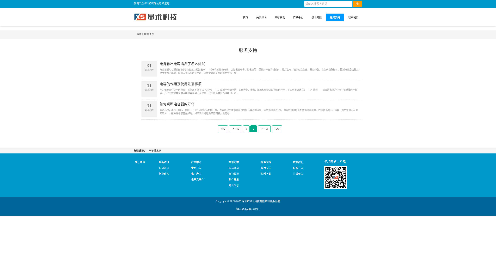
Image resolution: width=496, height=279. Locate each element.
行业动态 (164, 173)
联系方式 (298, 167)
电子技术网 (155, 150)
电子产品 (196, 173)
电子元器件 (197, 179)
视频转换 (234, 173)
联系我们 (353, 17)
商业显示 (234, 185)
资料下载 (266, 173)
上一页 (235, 128)
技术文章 (266, 167)
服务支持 (335, 17)
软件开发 (234, 179)
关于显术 (261, 17)
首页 (245, 17)
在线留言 (298, 173)
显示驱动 (234, 167)
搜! (357, 3)
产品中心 (298, 17)
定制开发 (196, 167)
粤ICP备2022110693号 (248, 208)
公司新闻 (164, 167)
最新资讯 (280, 17)
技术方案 (317, 17)
